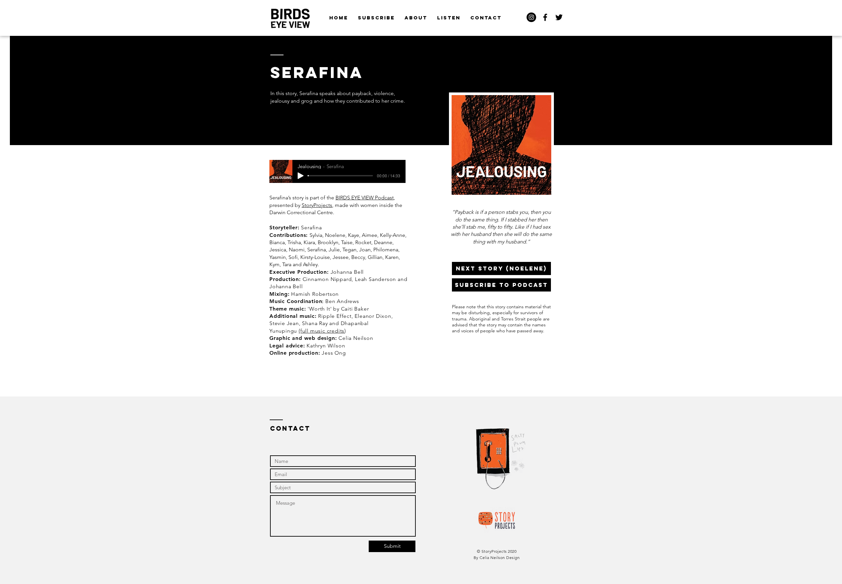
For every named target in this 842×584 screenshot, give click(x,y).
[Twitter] (559, 17)
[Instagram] (531, 17)
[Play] (301, 175)
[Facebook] (545, 17)
